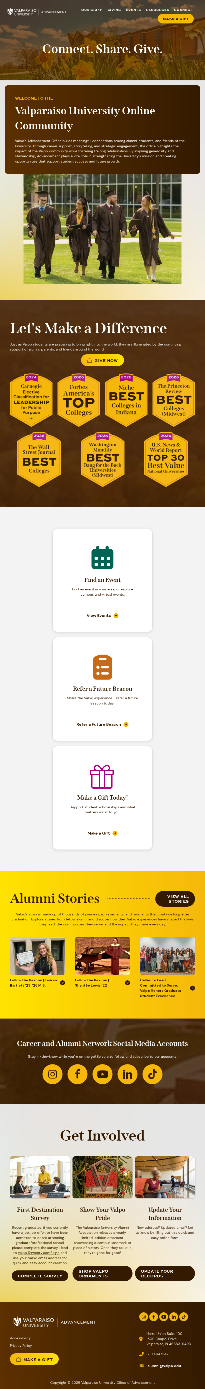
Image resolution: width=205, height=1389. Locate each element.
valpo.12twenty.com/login (39, 1252)
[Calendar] (103, 566)
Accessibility (20, 1338)
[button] (52, 1074)
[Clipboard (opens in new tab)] (102, 675)
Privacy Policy (21, 1345)
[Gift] (102, 786)
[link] (102, 615)
